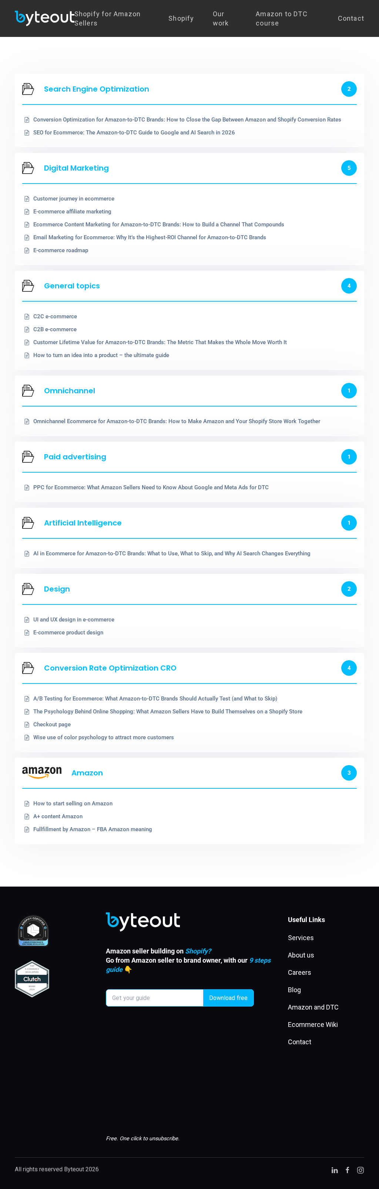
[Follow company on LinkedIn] (334, 1169)
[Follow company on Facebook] (347, 1169)
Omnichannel (69, 390)
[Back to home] (44, 18)
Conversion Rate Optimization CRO (110, 668)
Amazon (87, 773)
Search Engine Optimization (96, 89)
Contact (351, 18)
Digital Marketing (76, 168)
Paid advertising (75, 456)
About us (301, 955)
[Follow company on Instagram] (360, 1169)
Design (57, 589)
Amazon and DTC (313, 1007)
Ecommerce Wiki (313, 1024)
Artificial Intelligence (83, 523)
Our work (221, 18)
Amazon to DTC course (282, 18)
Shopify (181, 18)
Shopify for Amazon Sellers (107, 18)
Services (301, 938)
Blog (294, 990)
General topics (72, 285)
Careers (299, 972)
